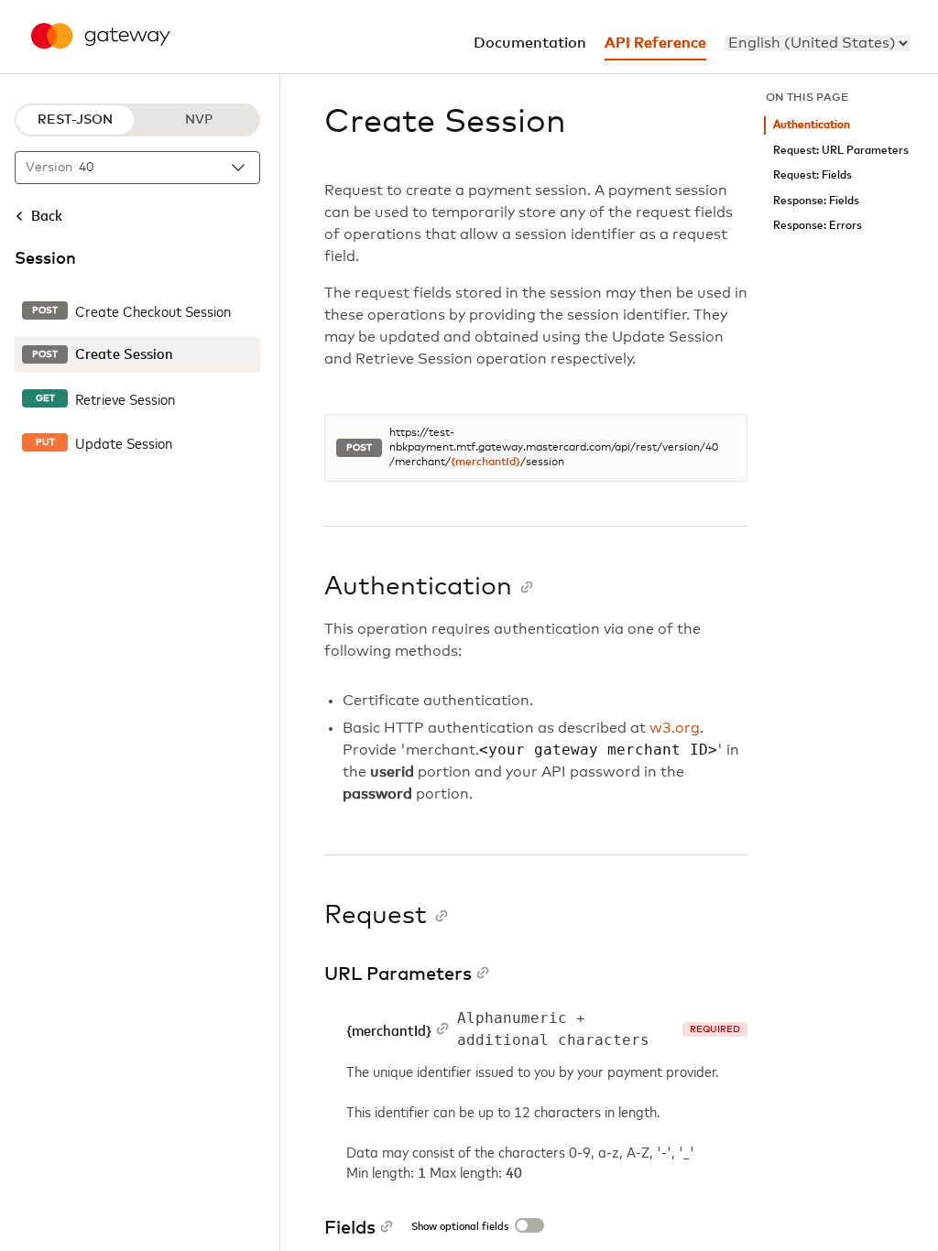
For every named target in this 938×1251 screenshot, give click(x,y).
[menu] (818, 43)
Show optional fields (459, 1227)
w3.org (674, 728)
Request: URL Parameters (841, 151)
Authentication (811, 125)
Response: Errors (817, 226)
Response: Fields (816, 201)
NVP (199, 120)
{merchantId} (485, 462)
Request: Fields (812, 175)
